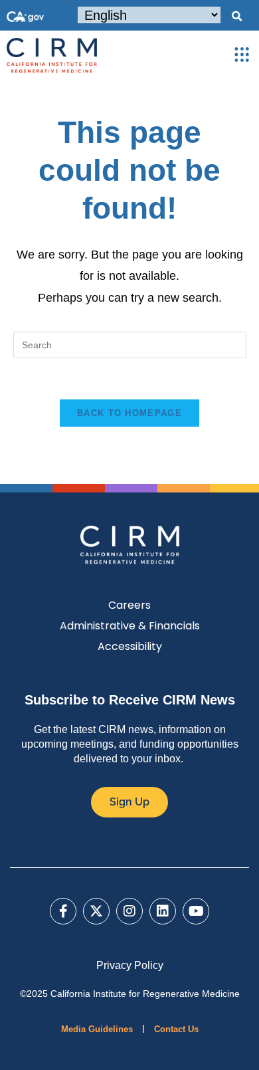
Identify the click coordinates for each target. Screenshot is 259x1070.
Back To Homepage (129, 413)
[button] (236, 16)
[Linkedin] (162, 911)
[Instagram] (129, 911)
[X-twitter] (96, 911)
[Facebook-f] (63, 911)
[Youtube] (196, 911)
